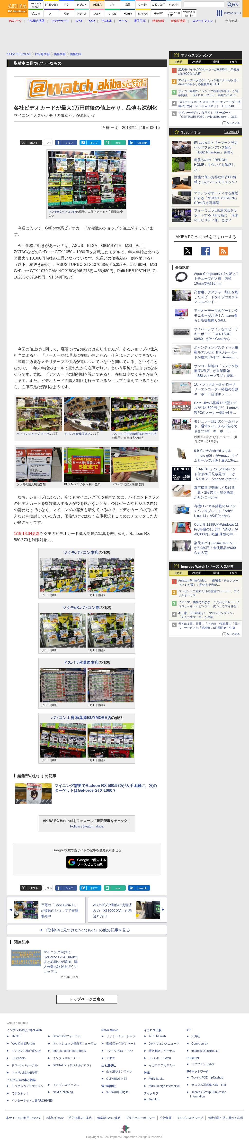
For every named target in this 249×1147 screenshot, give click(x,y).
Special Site (191, 132)
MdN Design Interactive (164, 1086)
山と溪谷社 (108, 1065)
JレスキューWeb (160, 1058)
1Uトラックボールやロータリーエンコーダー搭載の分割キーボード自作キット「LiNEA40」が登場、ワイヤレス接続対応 (209, 106)
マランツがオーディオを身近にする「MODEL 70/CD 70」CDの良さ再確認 (216, 198)
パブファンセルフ (203, 1064)
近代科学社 (108, 1086)
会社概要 (166, 1118)
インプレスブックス (66, 1085)
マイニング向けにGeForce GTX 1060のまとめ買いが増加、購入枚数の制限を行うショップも (61, 961)
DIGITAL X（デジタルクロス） (73, 1065)
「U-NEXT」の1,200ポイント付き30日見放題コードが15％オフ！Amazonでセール (216, 474)
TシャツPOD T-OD (119, 1051)
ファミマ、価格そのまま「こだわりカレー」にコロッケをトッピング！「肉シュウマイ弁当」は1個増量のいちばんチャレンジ (209, 606)
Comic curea (199, 1043)
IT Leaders (18, 1058)
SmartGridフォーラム (67, 1036)
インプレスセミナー (66, 1058)
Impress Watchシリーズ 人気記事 (207, 566)
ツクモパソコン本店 (80, 552)
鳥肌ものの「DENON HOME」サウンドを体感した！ (214, 164)
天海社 (195, 1036)
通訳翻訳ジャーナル (162, 1051)
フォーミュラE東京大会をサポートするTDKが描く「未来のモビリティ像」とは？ (216, 215)
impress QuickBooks (204, 1051)
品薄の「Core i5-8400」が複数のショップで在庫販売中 (59, 910)
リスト (48, 142)
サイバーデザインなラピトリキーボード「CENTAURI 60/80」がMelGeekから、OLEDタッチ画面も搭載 (208, 117)
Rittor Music (109, 1030)
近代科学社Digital (117, 1092)
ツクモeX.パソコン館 (62, 211)
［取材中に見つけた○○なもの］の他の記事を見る (87, 930)
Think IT (16, 1036)
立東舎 (110, 1058)
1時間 (178, 62)
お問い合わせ (55, 1118)
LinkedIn (142, 142)
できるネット (20, 1093)
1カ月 (233, 62)
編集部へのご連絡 (109, 1118)
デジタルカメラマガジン (27, 1086)
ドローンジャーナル (24, 1065)
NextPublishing (63, 1092)
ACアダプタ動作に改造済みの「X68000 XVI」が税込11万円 (112, 910)
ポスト (34, 142)
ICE (189, 1030)
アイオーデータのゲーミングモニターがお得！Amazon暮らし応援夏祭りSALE (216, 315)
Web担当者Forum (23, 1043)
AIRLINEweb (157, 1036)
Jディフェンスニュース (164, 1043)
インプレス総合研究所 (26, 1051)
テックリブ (151, 1093)
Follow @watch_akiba (87, 826)
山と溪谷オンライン (119, 1071)
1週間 (215, 62)
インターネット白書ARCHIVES (32, 1100)
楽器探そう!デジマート (121, 1043)
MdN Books (156, 1078)
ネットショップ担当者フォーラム (75, 1043)
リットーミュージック (120, 1036)
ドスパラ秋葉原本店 (77, 434)
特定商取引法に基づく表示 (225, 1118)
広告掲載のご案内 (80, 1118)
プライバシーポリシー (140, 1118)
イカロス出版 (152, 1030)
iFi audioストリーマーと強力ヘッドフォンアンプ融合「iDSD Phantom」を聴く (216, 147)
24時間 (196, 62)
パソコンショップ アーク (33, 434)
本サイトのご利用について (23, 1118)
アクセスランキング (196, 55)
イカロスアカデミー (162, 1065)
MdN (147, 1072)
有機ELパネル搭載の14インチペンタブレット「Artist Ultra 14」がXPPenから (215, 511)
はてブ (94, 142)
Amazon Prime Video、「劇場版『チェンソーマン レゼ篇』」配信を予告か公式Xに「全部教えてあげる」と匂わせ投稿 (208, 584)
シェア (69, 142)
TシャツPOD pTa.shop (207, 1077)
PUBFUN (193, 1058)
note (118, 142)
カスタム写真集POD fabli (209, 1085)
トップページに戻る (86, 999)
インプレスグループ (190, 1118)
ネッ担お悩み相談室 (24, 1072)
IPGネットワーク (198, 1071)
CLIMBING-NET (116, 1078)
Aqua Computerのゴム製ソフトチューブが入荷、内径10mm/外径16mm (216, 278)
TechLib (154, 1099)
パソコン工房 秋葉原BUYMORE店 (134, 434)
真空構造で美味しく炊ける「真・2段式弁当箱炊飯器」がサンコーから (215, 492)
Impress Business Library (69, 1051)
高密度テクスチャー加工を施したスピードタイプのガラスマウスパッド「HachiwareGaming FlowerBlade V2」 (216, 301)
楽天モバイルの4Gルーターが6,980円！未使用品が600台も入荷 (215, 548)
